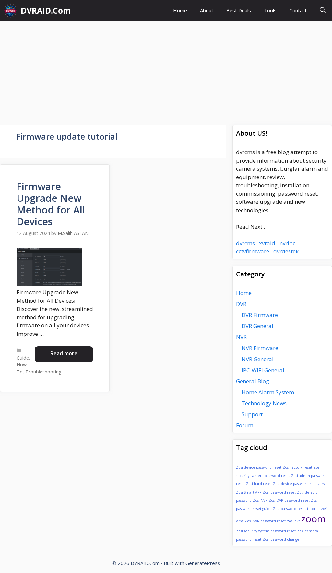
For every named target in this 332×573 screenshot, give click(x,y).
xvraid (267, 243)
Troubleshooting (43, 372)
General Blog (252, 381)
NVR (241, 337)
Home (180, 10)
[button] (322, 10)
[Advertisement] (166, 69)
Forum (244, 425)
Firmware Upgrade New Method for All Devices (51, 204)
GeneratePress (202, 563)
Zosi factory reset (297, 467)
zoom (313, 518)
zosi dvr (293, 521)
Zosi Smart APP (248, 492)
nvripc (287, 243)
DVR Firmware (260, 315)
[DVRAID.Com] (10, 10)
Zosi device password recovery (299, 484)
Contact (298, 10)
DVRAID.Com (46, 10)
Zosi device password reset (258, 467)
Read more (63, 353)
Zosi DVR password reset (289, 500)
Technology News (264, 403)
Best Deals (238, 10)
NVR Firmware (260, 348)
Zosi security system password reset (266, 531)
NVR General (258, 359)
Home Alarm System (268, 392)
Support (252, 414)
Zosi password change (281, 539)
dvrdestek (286, 251)
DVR (241, 304)
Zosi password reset (279, 492)
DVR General (257, 326)
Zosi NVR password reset (265, 521)
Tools (270, 10)
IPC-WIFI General (263, 370)
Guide (23, 358)
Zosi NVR (260, 500)
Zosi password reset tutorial (296, 508)
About (206, 10)
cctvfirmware (252, 251)
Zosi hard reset (259, 484)
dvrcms (245, 243)
